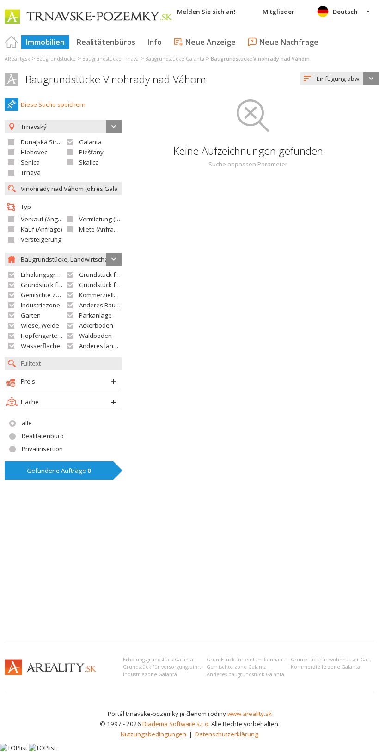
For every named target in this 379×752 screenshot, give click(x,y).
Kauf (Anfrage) (41, 229)
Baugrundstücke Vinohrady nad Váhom (115, 79)
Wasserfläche (40, 346)
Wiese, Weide (40, 325)
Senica (30, 162)
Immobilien (45, 42)
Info (154, 42)
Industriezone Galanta (150, 674)
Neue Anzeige (210, 42)
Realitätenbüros (106, 42)
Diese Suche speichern (53, 104)
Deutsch (345, 11)
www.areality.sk (249, 713)
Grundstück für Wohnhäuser (61, 285)
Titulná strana (11, 42)
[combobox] (339, 78)
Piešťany (91, 152)
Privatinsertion (42, 449)
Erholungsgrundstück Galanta (158, 659)
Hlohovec (34, 152)
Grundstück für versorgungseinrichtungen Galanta (183, 667)
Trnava (31, 172)
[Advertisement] (189, 565)
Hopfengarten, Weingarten (59, 335)
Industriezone (40, 305)
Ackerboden (96, 325)
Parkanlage (95, 315)
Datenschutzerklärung (226, 734)
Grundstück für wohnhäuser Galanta (335, 659)
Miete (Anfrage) (101, 229)
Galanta (90, 142)
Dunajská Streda (44, 142)
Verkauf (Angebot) (47, 219)
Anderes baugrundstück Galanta (245, 674)
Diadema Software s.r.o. (176, 724)
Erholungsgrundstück (51, 274)
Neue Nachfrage (288, 42)
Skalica (89, 162)
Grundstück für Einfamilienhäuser (126, 274)
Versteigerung (41, 239)
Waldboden (95, 335)
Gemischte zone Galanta (237, 667)
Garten (31, 315)
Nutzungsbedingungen (153, 734)
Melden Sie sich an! (206, 11)
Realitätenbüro (43, 436)
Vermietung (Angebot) (110, 219)
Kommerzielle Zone (106, 295)
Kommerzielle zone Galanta (325, 667)
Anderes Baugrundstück (113, 305)
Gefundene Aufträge (59, 470)
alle (27, 423)
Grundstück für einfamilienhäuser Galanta (258, 659)
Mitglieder (278, 11)
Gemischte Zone (44, 295)
